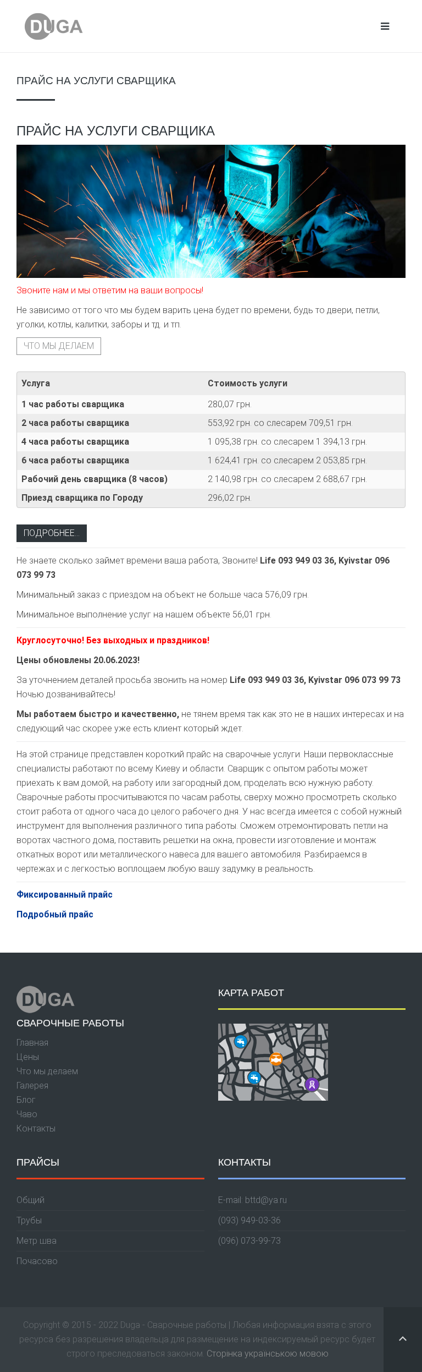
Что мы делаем (59, 346)
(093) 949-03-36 (249, 1220)
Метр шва (36, 1241)
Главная (32, 1042)
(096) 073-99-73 (249, 1241)
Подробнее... (52, 533)
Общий (30, 1200)
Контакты (35, 1128)
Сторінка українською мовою (268, 1353)
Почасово (37, 1261)
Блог (26, 1100)
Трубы (29, 1220)
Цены (27, 1057)
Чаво (26, 1114)
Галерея (32, 1085)
